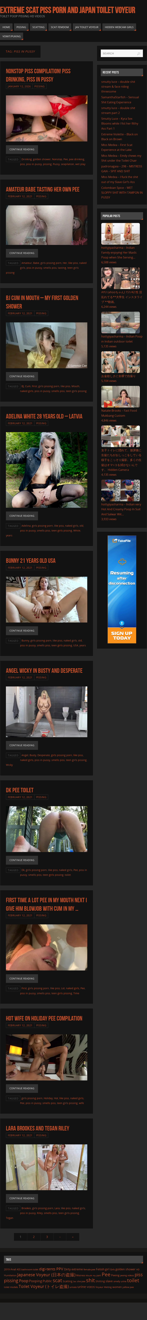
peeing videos (127, 1275)
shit (90, 1280)
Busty (33, 755)
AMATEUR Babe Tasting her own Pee (42, 189)
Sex (74, 1281)
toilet (68, 875)
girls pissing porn (51, 263)
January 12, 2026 (19, 86)
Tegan (9, 1218)
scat (57, 1280)
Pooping (35, 1280)
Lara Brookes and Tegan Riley (37, 1128)
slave (109, 1281)
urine (81, 1286)
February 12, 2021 (20, 196)
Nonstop (57, 159)
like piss (73, 263)
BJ (23, 386)
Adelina (26, 525)
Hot (56, 1098)
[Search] (138, 54)
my (94, 1275)
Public (47, 1281)
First (34, 386)
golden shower (42, 159)
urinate (73, 1287)
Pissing (39, 86)
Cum (28, 386)
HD (137, 1269)
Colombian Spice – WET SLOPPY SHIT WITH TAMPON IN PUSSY (122, 192)
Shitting (100, 1281)
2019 (7, 1269)
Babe (36, 263)
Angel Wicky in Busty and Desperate (44, 670)
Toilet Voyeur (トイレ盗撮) (44, 1286)
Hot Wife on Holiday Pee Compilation (44, 1018)
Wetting (108, 1287)
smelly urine (119, 1281)
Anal (13, 1269)
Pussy (56, 164)
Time (76, 993)
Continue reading (22, 149)
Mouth (75, 386)
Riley (40, 1213)
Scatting (67, 1281)
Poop (23, 1280)
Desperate (43, 755)
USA (75, 645)
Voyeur (99, 1287)
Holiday (48, 1098)
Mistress (80, 1275)
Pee (65, 159)
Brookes (26, 1208)
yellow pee (128, 1287)
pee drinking (76, 159)
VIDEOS (91, 1287)
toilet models (11, 1287)
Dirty (67, 1269)
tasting (62, 267)
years (9, 535)
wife (81, 1103)
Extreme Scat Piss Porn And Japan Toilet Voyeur (67, 10)
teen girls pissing (76, 391)
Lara (57, 1208)
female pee (89, 1269)
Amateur (27, 263)
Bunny (25, 640)
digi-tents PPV (51, 1268)
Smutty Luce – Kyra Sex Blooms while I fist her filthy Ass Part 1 (119, 123)
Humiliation (10, 1275)
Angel (25, 755)
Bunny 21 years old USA (31, 560)
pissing (47, 164)
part (98, 1275)
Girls (112, 1269)
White (76, 530)
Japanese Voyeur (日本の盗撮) (46, 1275)
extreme (77, 1269)
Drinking (27, 159)
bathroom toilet (29, 1269)
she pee (81, 1281)
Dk (23, 870)
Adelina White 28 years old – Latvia (44, 416)
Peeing (115, 1275)
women (117, 1287)
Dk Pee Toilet (20, 790)
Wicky (9, 765)
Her (65, 263)
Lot (63, 988)
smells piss (50, 267)
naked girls (26, 391)
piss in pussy (34, 164)
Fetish (100, 1269)
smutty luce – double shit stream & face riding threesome (118, 86)
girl (107, 1269)
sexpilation (67, 164)
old (81, 525)
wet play (80, 164)
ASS (19, 1269)
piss (22, 164)
